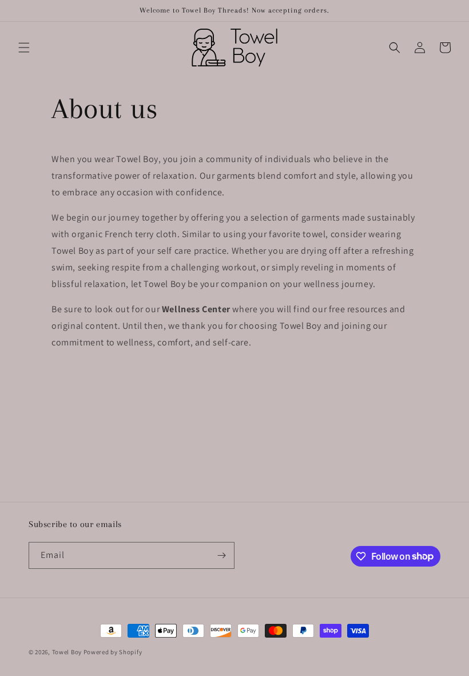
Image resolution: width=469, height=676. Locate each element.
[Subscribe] (221, 555)
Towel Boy (67, 652)
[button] (24, 47)
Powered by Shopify (113, 652)
